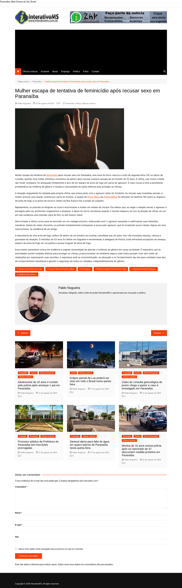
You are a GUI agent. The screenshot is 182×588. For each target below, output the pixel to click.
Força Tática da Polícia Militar (61, 269)
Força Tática (93, 197)
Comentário (21, 487)
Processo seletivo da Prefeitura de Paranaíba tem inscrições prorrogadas (38, 444)
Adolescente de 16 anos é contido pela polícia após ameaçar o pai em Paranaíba (39, 385)
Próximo (157, 333)
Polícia (78, 103)
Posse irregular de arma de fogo (111, 269)
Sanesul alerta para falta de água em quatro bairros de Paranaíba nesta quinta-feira (89, 444)
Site (17, 537)
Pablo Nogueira (24, 103)
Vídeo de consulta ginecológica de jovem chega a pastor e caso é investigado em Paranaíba (142, 385)
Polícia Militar (110, 197)
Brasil (55, 71)
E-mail (18, 525)
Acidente (45, 71)
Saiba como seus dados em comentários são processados (85, 564)
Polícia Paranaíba (47, 373)
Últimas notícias (30, 71)
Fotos (85, 71)
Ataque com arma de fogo (30, 269)
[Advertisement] (91, 48)
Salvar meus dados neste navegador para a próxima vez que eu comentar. (50, 549)
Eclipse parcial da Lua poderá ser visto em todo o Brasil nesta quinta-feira (91, 381)
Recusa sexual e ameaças (144, 269)
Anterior (24, 333)
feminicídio (52, 175)
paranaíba (86, 269)
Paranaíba (69, 103)
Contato (95, 71)
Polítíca (76, 71)
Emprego (65, 71)
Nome (18, 513)
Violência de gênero (27, 274)
